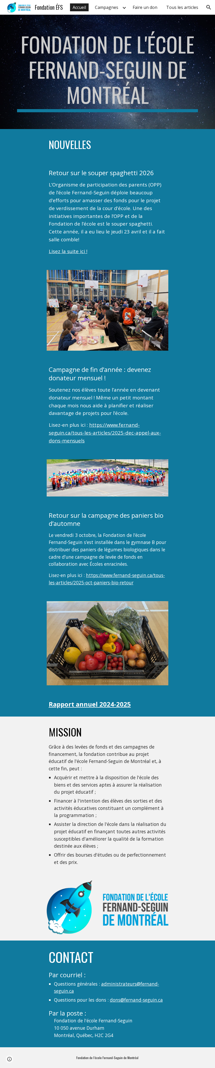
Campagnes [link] (106, 7)
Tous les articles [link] (182, 7)
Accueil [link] (79, 7)
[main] (107, 71)
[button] (208, 7)
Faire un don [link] (145, 7)
